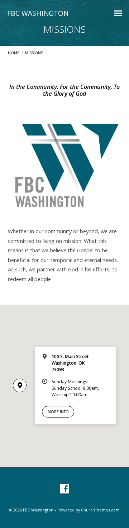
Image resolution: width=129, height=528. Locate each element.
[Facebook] (64, 489)
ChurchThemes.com (100, 510)
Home (13, 52)
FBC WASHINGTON (37, 13)
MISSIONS (34, 52)
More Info (58, 411)
